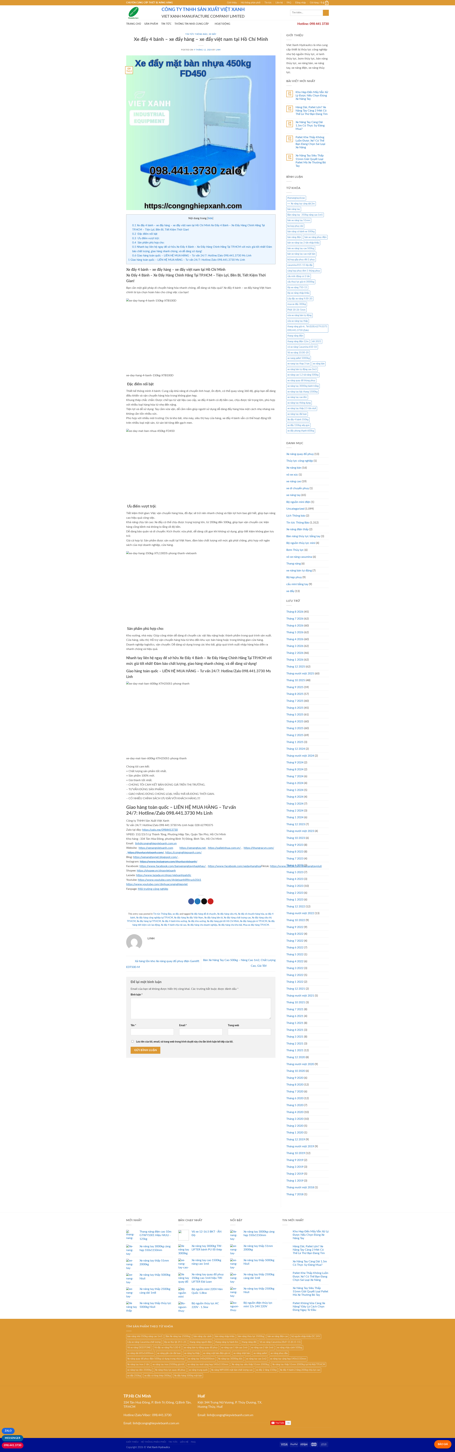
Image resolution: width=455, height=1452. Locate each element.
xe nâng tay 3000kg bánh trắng (303, 386)
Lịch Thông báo (295, 515)
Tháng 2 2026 (294, 653)
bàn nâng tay (293, 209)
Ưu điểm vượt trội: (145, 238)
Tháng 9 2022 (294, 927)
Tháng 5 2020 (294, 1105)
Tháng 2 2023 (294, 892)
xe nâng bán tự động (299, 570)
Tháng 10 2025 (295, 680)
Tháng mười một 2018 (300, 1187)
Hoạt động (222, 24)
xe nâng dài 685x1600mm (140, 1353)
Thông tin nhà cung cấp (192, 24)
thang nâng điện (295, 336)
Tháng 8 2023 (294, 851)
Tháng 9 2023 (294, 844)
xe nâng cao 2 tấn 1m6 (262, 1348)
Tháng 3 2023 (294, 885)
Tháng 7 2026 (294, 618)
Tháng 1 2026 (294, 659)
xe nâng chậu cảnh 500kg (289, 1348)
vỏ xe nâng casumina (299, 556)
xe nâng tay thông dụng (299, 403)
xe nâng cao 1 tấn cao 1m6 (234, 1348)
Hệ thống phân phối (250, 3)
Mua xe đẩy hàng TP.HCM (256, 925)
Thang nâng (293, 563)
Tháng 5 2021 (294, 1023)
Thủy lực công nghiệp (299, 460)
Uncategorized (295, 508)
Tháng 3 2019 (294, 1166)
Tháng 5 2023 (294, 872)
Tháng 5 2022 (294, 954)
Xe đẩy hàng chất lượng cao (237, 918)
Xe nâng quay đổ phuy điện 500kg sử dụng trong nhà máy (155, 1359)
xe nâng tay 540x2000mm (201, 1359)
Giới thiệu (232, 3)
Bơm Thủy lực (295, 550)
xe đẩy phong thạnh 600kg (300, 431)
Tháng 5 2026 (294, 632)
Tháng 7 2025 (294, 700)
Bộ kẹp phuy (294, 577)
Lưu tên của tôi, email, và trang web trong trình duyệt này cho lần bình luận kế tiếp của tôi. (184, 1041)
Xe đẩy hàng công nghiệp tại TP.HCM (154, 918)
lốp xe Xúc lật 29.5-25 (175, 1342)
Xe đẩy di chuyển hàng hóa (251, 914)
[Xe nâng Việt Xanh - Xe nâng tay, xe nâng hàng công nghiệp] (141, 12)
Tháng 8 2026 (294, 611)
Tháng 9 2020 (294, 1077)
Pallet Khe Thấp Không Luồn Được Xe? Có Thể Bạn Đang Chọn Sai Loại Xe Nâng (310, 142)
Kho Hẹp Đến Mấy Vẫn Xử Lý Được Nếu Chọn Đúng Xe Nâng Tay (312, 95)
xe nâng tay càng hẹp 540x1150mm (288, 1359)
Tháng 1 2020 (294, 1132)
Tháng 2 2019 (294, 1173)
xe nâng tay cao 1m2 (256, 1359)
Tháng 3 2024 (294, 803)
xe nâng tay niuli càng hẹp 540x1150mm (208, 1364)
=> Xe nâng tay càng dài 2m (301, 204)
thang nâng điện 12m (298, 341)
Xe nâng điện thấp (297, 529)
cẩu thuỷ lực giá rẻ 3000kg (300, 282)
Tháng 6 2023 (294, 865)
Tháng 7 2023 (294, 858)
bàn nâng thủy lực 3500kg (251, 1336)
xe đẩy (212, 34)
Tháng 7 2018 (294, 1194)
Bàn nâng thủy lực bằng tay (303, 536)
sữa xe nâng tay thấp (297, 321)
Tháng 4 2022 (294, 961)
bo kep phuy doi (295, 226)
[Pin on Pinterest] (210, 901)
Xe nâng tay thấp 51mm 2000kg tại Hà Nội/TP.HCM (298, 1364)
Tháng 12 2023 (295, 824)
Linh (218, 50)
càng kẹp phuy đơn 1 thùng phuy (303, 271)
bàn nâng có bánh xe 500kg (301, 231)
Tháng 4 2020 (294, 1112)
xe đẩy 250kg (134, 1376)
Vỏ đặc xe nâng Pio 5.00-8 (167, 1348)
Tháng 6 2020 (294, 1098)
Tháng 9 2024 (294, 762)
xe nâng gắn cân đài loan (169, 1353)
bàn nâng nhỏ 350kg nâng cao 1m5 (144, 1336)
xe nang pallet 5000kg (298, 358)
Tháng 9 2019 (294, 1160)
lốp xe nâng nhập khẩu (298, 293)
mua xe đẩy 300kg (296, 304)
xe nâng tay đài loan (297, 414)
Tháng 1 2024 (294, 817)
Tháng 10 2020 (295, 1071)
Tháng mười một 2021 (300, 995)
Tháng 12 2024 (295, 748)
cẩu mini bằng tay (297, 584)
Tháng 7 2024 (294, 776)
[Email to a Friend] (204, 901)
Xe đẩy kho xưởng (197, 921)
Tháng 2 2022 (294, 975)
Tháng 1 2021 (294, 1050)
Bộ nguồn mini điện (298, 502)
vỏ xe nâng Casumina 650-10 (302, 347)
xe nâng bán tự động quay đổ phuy (201, 1348)
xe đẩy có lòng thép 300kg (157, 1376)
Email (183, 1025)
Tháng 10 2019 (295, 1153)
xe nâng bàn (319, 364)
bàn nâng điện (294, 237)
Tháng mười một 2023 (300, 831)
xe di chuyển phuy (297, 488)
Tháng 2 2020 (294, 1125)
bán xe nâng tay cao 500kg (300, 248)
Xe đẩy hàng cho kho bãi (230, 925)
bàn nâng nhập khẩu (224, 1336)
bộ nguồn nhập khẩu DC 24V (305, 1336)
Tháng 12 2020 (295, 1057)
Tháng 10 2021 (295, 1002)
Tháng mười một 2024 (300, 755)
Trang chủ (133, 24)
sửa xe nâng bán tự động (299, 315)
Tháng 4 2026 (294, 639)
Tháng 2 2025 (294, 735)
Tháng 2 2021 (294, 1043)
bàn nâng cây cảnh (203, 1336)
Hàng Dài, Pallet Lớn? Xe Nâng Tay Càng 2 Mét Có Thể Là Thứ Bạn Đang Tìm (312, 110)
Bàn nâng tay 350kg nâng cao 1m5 (305, 215)
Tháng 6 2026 (294, 625)
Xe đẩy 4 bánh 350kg (298, 420)
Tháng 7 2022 (294, 940)
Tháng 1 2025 (294, 742)
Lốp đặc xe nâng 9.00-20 (299, 299)
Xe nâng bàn (293, 467)
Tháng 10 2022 (295, 920)
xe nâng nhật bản (241, 1353)
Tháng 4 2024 (294, 796)
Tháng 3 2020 (294, 1118)
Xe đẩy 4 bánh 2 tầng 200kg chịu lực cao (300, 1370)
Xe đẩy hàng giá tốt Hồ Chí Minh (223, 921)
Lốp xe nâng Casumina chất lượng (144, 1342)
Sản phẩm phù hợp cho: (148, 242)
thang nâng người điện (201, 1342)
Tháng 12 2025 (295, 666)
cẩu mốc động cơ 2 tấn (298, 276)
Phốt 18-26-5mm (296, 310)
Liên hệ (279, 3)
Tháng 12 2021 (295, 988)
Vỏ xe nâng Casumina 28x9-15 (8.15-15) (280, 1342)
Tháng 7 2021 (294, 1009)
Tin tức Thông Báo (196, 34)
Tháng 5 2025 (294, 714)
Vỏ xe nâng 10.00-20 (298, 353)
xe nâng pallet (260, 1353)
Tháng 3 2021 (294, 1036)
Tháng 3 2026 (294, 646)
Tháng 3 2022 (294, 968)
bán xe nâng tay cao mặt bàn (301, 254)
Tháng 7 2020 (294, 1091)
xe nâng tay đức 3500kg (139, 1370)
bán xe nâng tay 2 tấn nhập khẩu (303, 243)
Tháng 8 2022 (294, 933)
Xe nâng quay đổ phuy (300, 454)
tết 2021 (316, 341)
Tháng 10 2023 (295, 838)
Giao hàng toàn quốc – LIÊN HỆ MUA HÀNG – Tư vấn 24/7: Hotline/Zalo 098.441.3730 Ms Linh (191, 255)
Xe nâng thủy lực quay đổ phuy (170, 1370)
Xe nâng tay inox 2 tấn (138, 1364)
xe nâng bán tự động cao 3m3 (302, 369)
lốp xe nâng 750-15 (297, 287)
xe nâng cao (293, 481)
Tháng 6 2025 (294, 707)
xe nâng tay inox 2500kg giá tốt (168, 1364)
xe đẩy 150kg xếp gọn (298, 425)
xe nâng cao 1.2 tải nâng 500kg (302, 375)
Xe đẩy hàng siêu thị (227, 914)
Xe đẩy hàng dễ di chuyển (203, 914)
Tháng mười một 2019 (300, 1146)
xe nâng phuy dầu (279, 1353)
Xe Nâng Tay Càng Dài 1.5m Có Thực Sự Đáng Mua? (310, 125)
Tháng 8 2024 (294, 769)
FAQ (289, 3)
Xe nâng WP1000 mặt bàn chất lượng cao (232, 1370)
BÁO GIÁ (443, 1444)
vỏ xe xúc (292, 474)
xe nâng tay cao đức (297, 397)
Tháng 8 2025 (294, 694)
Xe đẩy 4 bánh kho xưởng (174, 921)
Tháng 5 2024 (294, 790)
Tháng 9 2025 (294, 687)
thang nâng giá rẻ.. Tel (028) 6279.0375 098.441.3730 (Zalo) (307, 328)
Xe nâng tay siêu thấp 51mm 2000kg (250, 1364)
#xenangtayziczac (296, 198)
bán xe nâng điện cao (277, 1336)
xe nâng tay (293, 495)
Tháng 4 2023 (294, 879)
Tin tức (268, 3)
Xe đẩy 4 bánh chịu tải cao (173, 925)
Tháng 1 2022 (294, 981)
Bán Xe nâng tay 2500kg (178, 1336)
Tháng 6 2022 (294, 947)
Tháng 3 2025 (294, 728)
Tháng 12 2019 (295, 1139)
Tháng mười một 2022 (300, 913)
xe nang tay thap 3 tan (298, 364)
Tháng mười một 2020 (300, 1064)
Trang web (233, 1025)
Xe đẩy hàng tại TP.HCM (149, 921)
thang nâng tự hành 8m (226, 1342)
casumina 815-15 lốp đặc (300, 265)
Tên (133, 1025)
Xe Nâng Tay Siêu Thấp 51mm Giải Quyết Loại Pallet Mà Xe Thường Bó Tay (311, 160)
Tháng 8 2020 (294, 1084)
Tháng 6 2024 (294, 783)
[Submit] (326, 13)
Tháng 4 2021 (294, 1029)
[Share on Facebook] (191, 901)
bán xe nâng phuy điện (315, 237)
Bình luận (137, 994)
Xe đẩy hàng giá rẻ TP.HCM (253, 921)
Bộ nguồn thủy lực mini (300, 543)
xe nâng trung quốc (198, 1370)
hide (210, 218)
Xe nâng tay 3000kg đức (230, 1359)
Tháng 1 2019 (294, 1180)
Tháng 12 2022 (295, 906)
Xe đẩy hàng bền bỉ (213, 918)
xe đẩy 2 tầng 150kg (266, 1370)
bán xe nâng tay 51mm (298, 220)
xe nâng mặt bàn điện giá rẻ (216, 1353)
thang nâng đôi (249, 1342)
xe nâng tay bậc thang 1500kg (302, 392)
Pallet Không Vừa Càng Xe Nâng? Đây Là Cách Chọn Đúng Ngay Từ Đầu (309, 1306)
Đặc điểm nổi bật (144, 234)
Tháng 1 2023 (294, 899)
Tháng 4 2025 (294, 721)
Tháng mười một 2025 (300, 673)
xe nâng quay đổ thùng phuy (301, 380)
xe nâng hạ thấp (192, 1353)
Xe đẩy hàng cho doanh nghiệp (202, 925)
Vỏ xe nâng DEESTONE (139, 1348)
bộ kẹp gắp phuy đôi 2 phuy (301, 260)
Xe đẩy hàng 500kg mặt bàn (188, 1376)
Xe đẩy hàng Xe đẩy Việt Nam (188, 918)
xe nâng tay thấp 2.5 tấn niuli (301, 408)
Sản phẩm (151, 24)
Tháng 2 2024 (294, 810)
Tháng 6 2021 (294, 1016)
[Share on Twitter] (197, 901)
